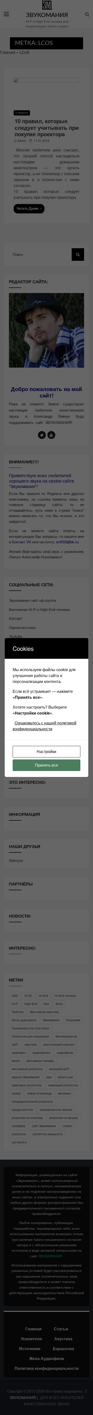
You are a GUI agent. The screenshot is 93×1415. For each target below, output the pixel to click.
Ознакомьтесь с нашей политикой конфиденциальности (44, 726)
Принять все (46, 765)
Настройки (46, 751)
